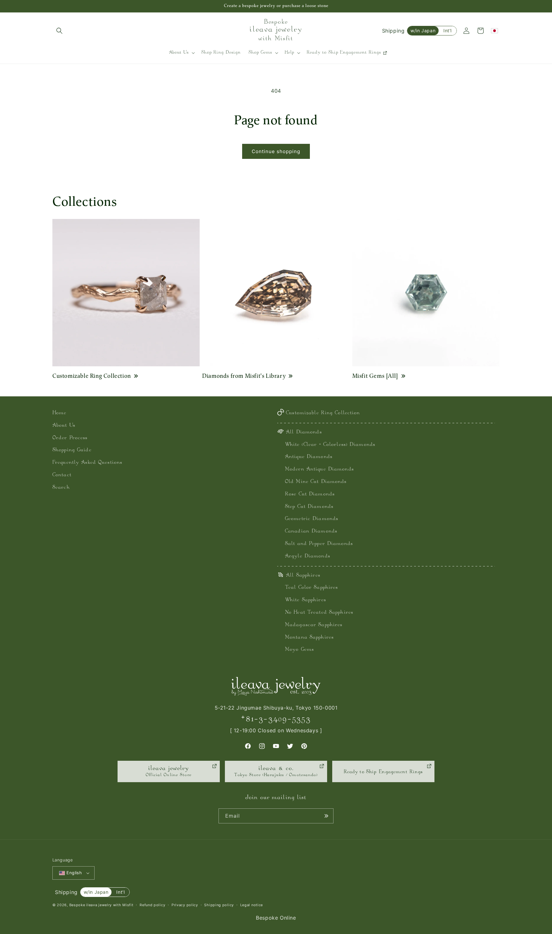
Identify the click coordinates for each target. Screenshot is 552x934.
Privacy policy (185, 905)
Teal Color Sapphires (311, 588)
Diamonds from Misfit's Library (244, 375)
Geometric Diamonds (311, 519)
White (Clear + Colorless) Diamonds (330, 445)
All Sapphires (303, 575)
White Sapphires (305, 600)
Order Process (70, 438)
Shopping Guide (72, 450)
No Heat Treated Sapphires (319, 613)
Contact (62, 475)
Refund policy (152, 905)
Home (59, 413)
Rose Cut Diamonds (310, 494)
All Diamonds (304, 432)
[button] (59, 31)
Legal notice (251, 905)
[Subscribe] (326, 815)
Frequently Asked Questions (87, 463)
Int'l (447, 30)
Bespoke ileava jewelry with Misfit (101, 905)
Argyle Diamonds (307, 556)
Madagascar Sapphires (313, 625)
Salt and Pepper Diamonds (319, 544)
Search (61, 488)
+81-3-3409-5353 (276, 719)
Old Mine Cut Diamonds (316, 482)
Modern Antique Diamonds (319, 469)
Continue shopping (276, 151)
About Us (63, 426)
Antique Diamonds (309, 457)
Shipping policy (219, 905)
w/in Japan (422, 30)
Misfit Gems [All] (375, 375)
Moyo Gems (299, 650)
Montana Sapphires (309, 637)
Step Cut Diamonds (309, 507)
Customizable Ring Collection (91, 375)
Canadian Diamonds (311, 531)
